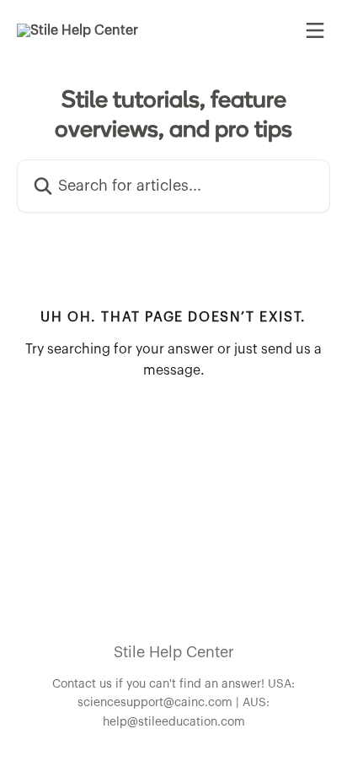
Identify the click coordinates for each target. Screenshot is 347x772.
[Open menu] (315, 30)
